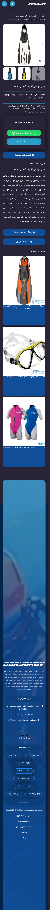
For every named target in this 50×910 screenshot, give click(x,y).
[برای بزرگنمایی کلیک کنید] (40, 61)
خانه (43, 16)
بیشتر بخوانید (22, 689)
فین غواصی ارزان (31, 112)
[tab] (24, 155)
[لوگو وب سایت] (37, 3)
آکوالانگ (31, 106)
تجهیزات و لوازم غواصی (25, 16)
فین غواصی (14, 19)
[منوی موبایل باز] (12, 4)
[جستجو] (4, 4)
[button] (42, 44)
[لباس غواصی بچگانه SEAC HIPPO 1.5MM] (24, 421)
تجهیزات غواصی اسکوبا (34, 19)
